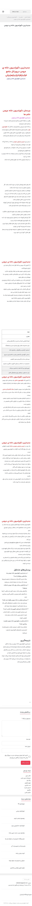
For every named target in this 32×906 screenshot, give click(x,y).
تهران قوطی (28, 783)
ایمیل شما (27, 746)
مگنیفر (29, 790)
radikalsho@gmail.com (22, 883)
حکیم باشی (28, 792)
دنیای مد (21, 17)
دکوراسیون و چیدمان (12, 17)
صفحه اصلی (27, 17)
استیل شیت (27, 788)
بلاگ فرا (29, 780)
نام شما (28, 739)
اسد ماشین (28, 785)
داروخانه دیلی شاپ (26, 778)
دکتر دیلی (28, 776)
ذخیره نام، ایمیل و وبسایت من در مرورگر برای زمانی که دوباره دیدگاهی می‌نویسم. (16, 757)
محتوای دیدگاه (26, 718)
